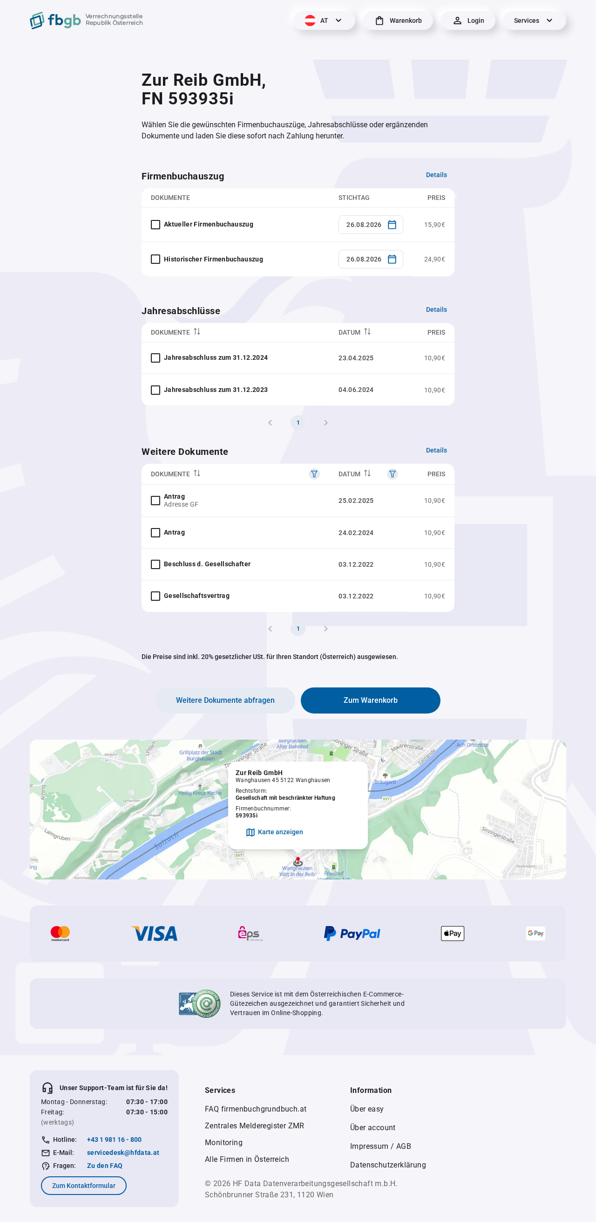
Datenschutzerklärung (388, 1164)
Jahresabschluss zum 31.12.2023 (216, 389)
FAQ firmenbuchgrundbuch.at (255, 1109)
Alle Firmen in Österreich (247, 1159)
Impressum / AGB (380, 1146)
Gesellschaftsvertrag (197, 595)
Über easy (367, 1109)
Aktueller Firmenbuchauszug (208, 224)
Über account (373, 1127)
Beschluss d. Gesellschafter (207, 564)
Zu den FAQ (105, 1165)
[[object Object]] (314, 474)
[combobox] (371, 224)
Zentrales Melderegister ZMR (255, 1125)
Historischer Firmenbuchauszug (213, 259)
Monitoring (224, 1142)
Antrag (174, 496)
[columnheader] (235, 332)
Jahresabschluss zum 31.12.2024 (216, 357)
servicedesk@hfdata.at (123, 1152)
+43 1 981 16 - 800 (114, 1139)
